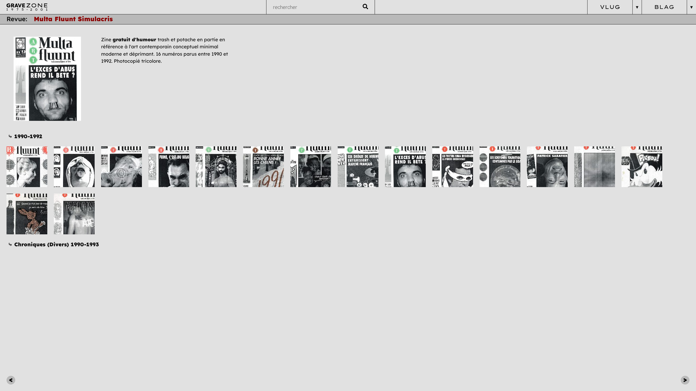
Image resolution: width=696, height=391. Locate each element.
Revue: (17, 19)
